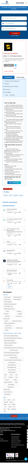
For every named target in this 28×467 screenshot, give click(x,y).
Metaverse (11, 377)
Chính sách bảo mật (15, 442)
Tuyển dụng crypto (11, 362)
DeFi (16, 374)
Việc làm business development (10, 304)
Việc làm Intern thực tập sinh (9, 308)
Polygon (15, 379)
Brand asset (13, 446)
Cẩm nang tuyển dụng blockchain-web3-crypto (13, 338)
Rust (5, 409)
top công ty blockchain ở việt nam (10, 355)
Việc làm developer (17, 299)
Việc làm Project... (8, 325)
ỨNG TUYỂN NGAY (14, 182)
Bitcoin (5, 374)
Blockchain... (7, 316)
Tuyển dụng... (19, 311)
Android (8, 399)
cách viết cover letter (14, 350)
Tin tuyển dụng (8, 77)
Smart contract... (19, 316)
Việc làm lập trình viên (8, 306)
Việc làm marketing (7, 301)
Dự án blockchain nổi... (8, 391)
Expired (9, 65)
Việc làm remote (7, 297)
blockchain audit (11, 387)
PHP (14, 406)
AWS (5, 411)
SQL (5, 406)
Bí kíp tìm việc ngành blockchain (10, 342)
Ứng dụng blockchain (14, 357)
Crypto (11, 374)
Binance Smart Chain (8, 382)
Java (14, 399)
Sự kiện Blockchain (11, 372)
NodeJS (13, 404)
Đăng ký (14, 416)
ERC (16, 377)
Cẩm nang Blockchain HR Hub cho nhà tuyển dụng (13, 347)
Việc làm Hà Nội (7, 299)
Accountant (6, 313)
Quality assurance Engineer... (9, 323)
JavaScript (6, 402)
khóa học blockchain (8, 345)
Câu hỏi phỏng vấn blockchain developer (11, 352)
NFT (5, 377)
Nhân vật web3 (7, 389)
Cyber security (6, 318)
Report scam (8, 189)
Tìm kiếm (15, 33)
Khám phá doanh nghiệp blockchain (11, 335)
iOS (4, 399)
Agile (9, 409)
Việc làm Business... (9, 327)
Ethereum (7, 379)
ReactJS (11, 402)
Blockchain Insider (15, 438)
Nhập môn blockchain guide (9, 340)
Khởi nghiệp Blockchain (11, 367)
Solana (16, 382)
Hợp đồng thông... (7, 394)
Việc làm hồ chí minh (17, 297)
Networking (13, 409)
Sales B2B (20, 313)
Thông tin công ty (20, 77)
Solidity (5, 404)
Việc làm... (8, 311)
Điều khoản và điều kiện (16, 440)
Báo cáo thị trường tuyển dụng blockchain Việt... (13, 360)
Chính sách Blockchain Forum (17, 444)
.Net (9, 404)
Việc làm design (19, 327)
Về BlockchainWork (15, 437)
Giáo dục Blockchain (12, 369)
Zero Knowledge (11, 384)
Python (10, 406)
